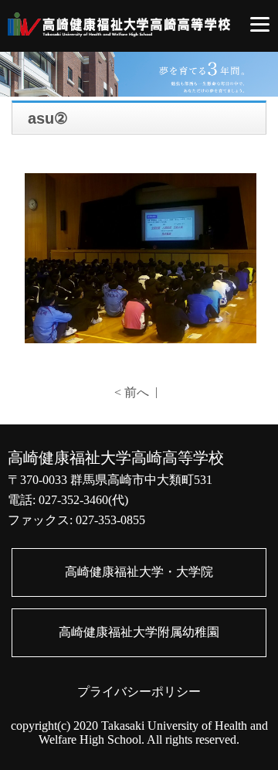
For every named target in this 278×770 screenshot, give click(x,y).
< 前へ (131, 392)
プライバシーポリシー (139, 691)
